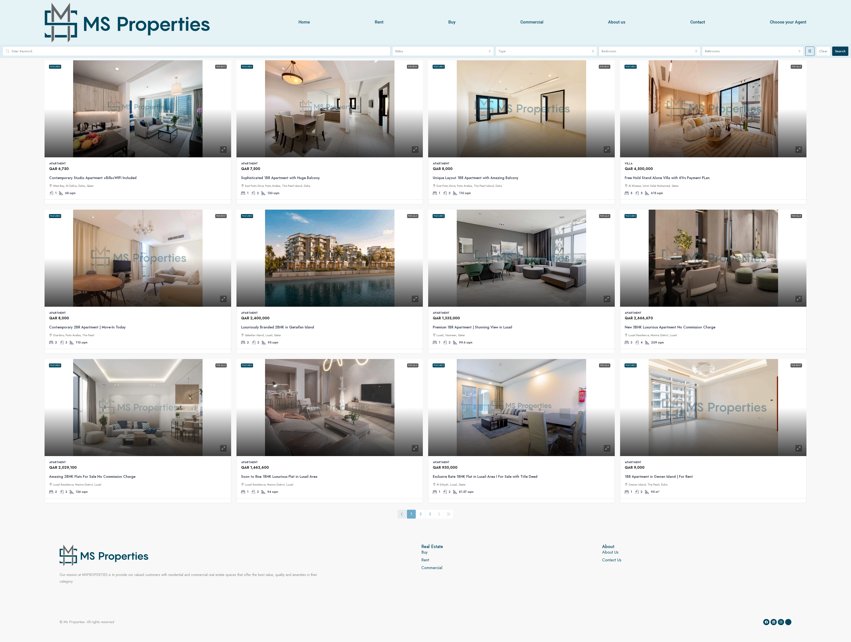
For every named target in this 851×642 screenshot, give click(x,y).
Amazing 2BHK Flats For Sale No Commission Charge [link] (92, 476)
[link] (138, 108)
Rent (379, 22)
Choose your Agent (788, 22)
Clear (823, 51)
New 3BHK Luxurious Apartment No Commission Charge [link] (670, 327)
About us (616, 22)
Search (840, 51)
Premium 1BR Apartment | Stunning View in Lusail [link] (472, 327)
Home (304, 22)
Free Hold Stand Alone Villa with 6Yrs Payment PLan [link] (667, 177)
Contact (697, 22)
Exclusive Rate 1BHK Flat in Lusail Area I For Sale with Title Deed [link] (485, 476)
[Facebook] (766, 622)
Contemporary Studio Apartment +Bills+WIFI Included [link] (93, 177)
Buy (451, 22)
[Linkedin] (774, 622)
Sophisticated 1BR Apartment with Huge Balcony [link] (280, 177)
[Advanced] (809, 51)
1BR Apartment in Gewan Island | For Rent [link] (659, 476)
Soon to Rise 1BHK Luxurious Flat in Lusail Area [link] (279, 476)
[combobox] (443, 51)
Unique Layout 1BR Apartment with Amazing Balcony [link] (475, 177)
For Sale (796, 66)
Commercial (531, 22)
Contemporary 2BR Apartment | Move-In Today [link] (87, 327)
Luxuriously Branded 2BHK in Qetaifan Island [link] (277, 327)
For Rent (221, 66)
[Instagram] (781, 622)
